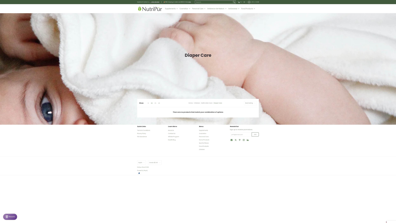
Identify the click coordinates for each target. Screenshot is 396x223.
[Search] (234, 2)
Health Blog (172, 140)
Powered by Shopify (142, 170)
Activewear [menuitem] (232, 9)
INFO (189, 2)
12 (148, 103)
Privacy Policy (141, 133)
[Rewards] (10, 217)
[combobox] (213, 2)
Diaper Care (218, 103)
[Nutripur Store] (150, 8)
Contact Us (171, 133)
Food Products (204, 146)
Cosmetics (202, 133)
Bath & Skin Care (206, 103)
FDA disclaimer (142, 137)
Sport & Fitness (204, 143)
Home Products (204, 140)
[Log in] (249, 2)
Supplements (203, 130)
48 (159, 103)
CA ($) (257, 2)
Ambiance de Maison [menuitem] (215, 9)
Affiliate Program (173, 137)
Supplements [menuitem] (170, 9)
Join (255, 134)
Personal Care (204, 137)
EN (253, 2)
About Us (171, 130)
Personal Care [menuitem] (197, 9)
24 (152, 103)
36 (155, 103)
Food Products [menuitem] (247, 9)
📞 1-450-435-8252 (154, 2)
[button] (231, 140)
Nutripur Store (141, 167)
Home (191, 103)
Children (197, 103)
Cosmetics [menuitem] (184, 9)
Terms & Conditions (143, 130)
